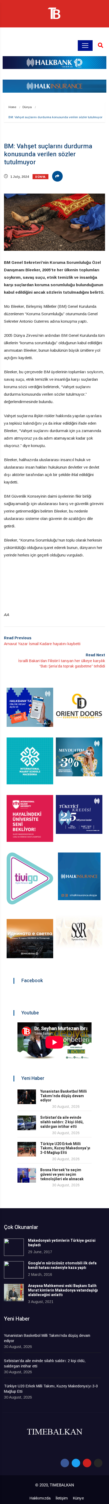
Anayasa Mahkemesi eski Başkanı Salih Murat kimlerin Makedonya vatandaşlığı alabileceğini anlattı (63, 1290)
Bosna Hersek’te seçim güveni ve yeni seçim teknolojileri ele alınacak (62, 1174)
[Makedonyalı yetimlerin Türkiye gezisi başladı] (14, 1247)
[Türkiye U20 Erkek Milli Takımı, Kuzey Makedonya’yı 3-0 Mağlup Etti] (26, 1149)
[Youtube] (87, 1463)
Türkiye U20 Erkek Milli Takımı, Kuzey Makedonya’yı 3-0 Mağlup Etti (65, 1148)
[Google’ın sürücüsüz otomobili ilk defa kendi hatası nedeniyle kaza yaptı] (14, 1269)
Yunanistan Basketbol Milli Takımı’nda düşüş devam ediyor (63, 1096)
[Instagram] (98, 1463)
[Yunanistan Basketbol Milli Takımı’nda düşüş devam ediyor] (26, 1096)
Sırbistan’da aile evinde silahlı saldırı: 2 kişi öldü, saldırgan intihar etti (62, 1122)
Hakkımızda (40, 1498)
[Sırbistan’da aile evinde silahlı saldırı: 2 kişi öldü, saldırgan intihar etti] (26, 1123)
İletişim (62, 1498)
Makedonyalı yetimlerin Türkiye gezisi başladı (62, 1243)
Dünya (27, 107)
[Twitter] (76, 1463)
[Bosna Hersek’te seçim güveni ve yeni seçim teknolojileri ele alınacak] (26, 1175)
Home (12, 107)
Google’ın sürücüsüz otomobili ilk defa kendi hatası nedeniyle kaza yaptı (62, 1265)
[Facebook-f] (65, 1463)
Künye (78, 1498)
